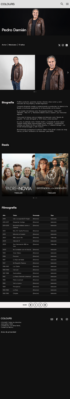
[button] (2, 72)
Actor (4, 44)
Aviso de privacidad (8, 332)
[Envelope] (51, 319)
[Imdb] (66, 45)
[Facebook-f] (57, 319)
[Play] (18, 175)
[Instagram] (62, 45)
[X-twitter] (59, 45)
